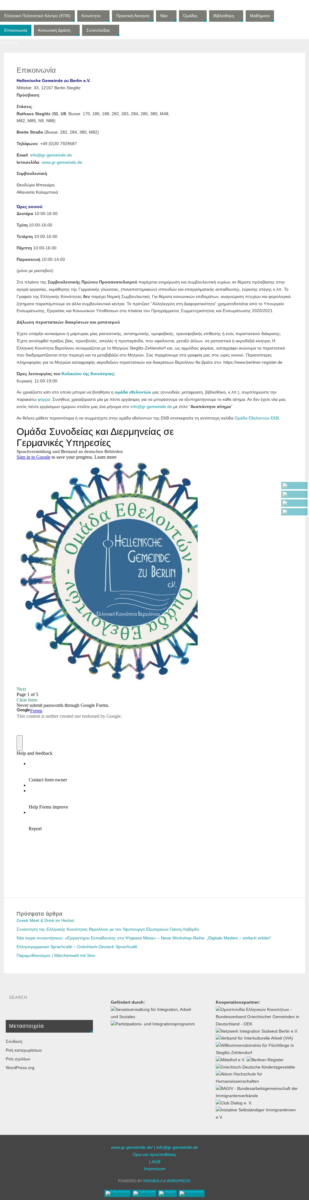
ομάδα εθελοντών (133, 392)
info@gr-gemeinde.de (51, 155)
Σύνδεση (14, 1041)
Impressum (154, 1168)
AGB (155, 1161)
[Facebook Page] (294, 485)
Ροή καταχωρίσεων (24, 1050)
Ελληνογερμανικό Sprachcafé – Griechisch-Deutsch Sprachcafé (77, 946)
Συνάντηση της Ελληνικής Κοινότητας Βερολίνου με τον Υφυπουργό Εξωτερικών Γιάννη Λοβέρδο (108, 929)
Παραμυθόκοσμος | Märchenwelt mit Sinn (56, 955)
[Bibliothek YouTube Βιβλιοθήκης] (294, 494)
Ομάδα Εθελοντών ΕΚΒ (256, 418)
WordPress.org (20, 1067)
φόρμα (44, 399)
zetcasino (9, 42)
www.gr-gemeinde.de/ (132, 1147)
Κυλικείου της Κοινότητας (88, 373)
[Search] (85, 999)
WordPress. (179, 1181)
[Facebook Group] (294, 511)
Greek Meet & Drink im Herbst (45, 920)
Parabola (152, 1181)
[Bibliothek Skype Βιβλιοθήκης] (294, 503)
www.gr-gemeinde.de (62, 162)
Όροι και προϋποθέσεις (154, 1154)
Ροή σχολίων (18, 1058)
